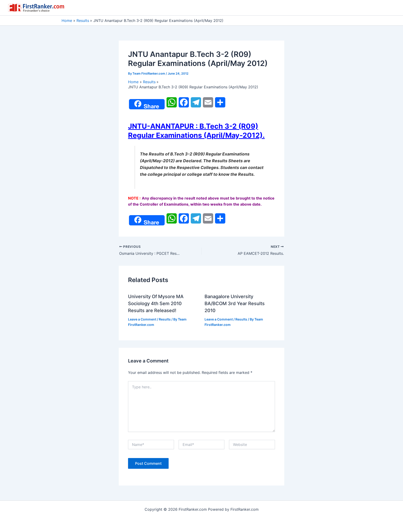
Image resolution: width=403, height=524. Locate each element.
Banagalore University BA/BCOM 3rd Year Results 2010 (235, 303)
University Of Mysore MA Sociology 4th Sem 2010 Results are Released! (156, 303)
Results (165, 319)
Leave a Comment (142, 319)
